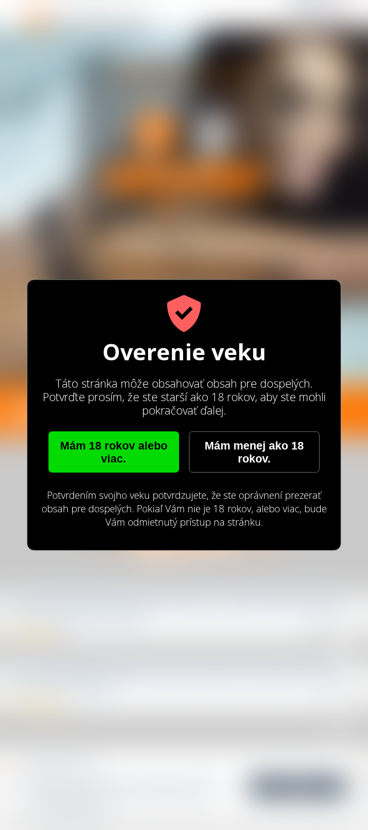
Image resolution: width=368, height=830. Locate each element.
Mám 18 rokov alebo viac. (113, 452)
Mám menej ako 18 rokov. (254, 452)
